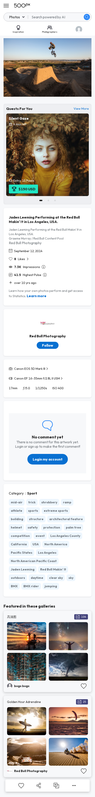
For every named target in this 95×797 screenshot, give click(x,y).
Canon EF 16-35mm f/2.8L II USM (37, 378)
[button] (86, 17)
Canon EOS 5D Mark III (29, 369)
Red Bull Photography (25, 243)
